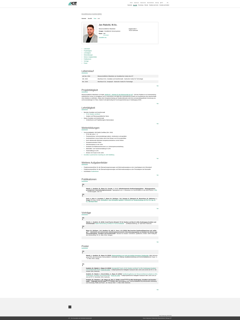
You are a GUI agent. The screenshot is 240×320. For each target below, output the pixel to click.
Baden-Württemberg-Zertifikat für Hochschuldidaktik (109, 223)
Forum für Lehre (105, 269)
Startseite (130, 5)
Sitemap (157, 2)
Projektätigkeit (88, 50)
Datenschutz (143, 2)
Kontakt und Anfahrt (164, 5)
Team (95, 18)
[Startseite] (171, 5)
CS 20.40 (105, 35)
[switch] (171, 2)
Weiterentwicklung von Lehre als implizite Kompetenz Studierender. (130, 255)
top (157, 85)
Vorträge (86, 61)
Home (131, 2)
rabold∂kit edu (102, 37)
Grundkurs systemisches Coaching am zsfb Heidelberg (99, 154)
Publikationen (87, 59)
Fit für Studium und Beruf (93, 114)
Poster (85, 63)
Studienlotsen (95, 171)
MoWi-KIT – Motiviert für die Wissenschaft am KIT (119, 94)
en (167, 2)
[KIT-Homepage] (72, 4)
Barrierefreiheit (150, 2)
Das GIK (135, 5)
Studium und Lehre (153, 5)
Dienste (146, 5)
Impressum (136, 2)
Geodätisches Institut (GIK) (92, 14)
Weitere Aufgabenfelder (90, 57)
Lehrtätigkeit (87, 53)
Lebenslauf (87, 48)
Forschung (140, 5)
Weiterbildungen (88, 55)
